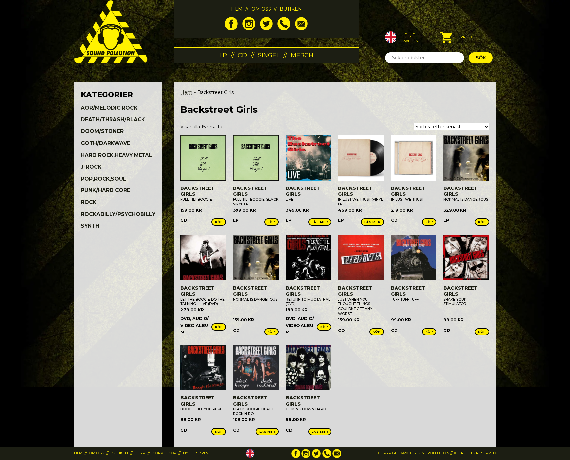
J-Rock (91, 167)
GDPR (140, 453)
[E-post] (301, 29)
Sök (481, 58)
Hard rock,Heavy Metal (116, 155)
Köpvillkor (164, 453)
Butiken (291, 9)
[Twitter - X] (266, 29)
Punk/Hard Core (105, 190)
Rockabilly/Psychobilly (118, 214)
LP (223, 55)
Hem (237, 9)
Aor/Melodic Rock (109, 108)
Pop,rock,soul (103, 179)
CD (242, 55)
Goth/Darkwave (105, 143)
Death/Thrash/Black (113, 119)
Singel (269, 55)
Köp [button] (219, 222)
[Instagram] (248, 29)
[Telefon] (283, 29)
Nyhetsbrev (196, 453)
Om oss (261, 9)
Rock (88, 202)
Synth (90, 226)
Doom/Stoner (102, 131)
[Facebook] (231, 29)
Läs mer (320, 222)
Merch (302, 55)
